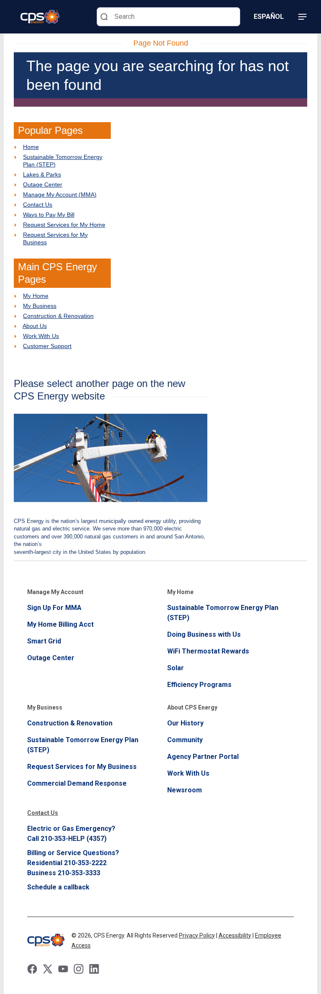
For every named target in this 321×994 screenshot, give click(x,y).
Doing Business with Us (204, 634)
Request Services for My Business (82, 767)
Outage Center (42, 184)
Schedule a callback (58, 887)
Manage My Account (55, 592)
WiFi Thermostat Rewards (208, 651)
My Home (35, 295)
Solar (175, 668)
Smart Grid (44, 641)
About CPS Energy (192, 707)
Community (185, 740)
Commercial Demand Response (77, 783)
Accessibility (235, 935)
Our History (185, 723)
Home (31, 146)
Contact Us (37, 204)
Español (269, 16)
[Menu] (302, 17)
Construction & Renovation (58, 316)
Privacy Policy (197, 935)
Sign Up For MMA (54, 608)
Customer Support (47, 346)
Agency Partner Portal (203, 757)
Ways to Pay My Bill (48, 214)
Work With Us (41, 336)
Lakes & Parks (42, 174)
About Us (35, 326)
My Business (39, 305)
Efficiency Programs (199, 685)
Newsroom (184, 790)
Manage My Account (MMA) (60, 194)
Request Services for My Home (64, 224)
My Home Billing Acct (60, 624)
